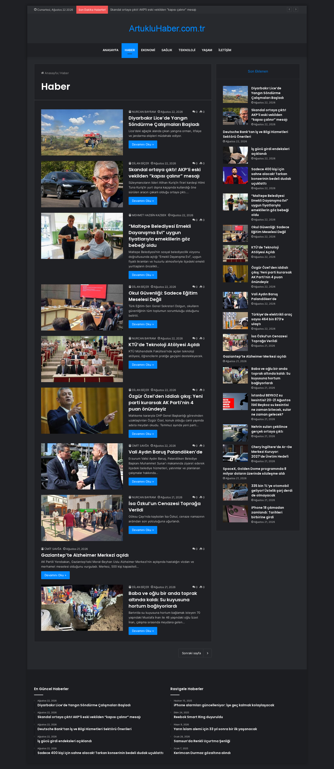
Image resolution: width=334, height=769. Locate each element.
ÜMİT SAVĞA (140, 445)
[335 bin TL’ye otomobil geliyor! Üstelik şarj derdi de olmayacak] (235, 492)
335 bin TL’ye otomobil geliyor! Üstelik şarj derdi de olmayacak (271, 490)
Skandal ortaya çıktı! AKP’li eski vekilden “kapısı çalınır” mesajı (165, 172)
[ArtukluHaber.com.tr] (167, 28)
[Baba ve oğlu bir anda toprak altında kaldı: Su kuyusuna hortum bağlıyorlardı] (82, 608)
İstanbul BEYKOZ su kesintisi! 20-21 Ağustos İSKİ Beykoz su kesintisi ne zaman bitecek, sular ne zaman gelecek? (271, 405)
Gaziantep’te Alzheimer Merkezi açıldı (85, 555)
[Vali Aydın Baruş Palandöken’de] (82, 466)
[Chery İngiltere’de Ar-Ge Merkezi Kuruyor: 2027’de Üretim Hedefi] (235, 453)
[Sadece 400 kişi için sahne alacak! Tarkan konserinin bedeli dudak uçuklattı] (235, 175)
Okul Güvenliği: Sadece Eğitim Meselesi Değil (270, 229)
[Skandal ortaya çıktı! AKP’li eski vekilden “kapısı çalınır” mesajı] (82, 184)
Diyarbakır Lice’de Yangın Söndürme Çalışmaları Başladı (164, 121)
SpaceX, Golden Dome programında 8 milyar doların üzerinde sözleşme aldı (254, 471)
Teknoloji (187, 50)
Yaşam (207, 50)
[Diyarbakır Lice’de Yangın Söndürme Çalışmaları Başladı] (82, 132)
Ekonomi (148, 50)
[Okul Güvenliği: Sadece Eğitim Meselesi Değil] (82, 307)
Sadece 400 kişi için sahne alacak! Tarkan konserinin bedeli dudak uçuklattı (271, 176)
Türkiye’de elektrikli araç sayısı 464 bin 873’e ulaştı (271, 319)
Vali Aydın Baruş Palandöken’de (165, 452)
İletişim (225, 50)
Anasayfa (110, 50)
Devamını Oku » (143, 144)
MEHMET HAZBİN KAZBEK (149, 215)
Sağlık (167, 50)
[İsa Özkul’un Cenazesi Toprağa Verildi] (82, 518)
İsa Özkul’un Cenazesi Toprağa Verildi (269, 338)
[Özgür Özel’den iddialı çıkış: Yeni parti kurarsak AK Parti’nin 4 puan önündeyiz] (82, 411)
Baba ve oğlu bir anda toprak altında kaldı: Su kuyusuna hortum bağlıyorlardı (163, 599)
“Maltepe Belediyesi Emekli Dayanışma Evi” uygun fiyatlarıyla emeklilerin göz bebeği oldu (160, 235)
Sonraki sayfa (191, 653)
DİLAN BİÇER (140, 163)
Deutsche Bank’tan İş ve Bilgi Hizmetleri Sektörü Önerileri (150, 9)
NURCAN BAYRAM (144, 111)
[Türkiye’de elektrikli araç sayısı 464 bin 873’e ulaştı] (235, 320)
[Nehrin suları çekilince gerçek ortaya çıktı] (235, 432)
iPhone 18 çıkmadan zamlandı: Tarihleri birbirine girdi (267, 512)
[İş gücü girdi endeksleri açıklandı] (235, 155)
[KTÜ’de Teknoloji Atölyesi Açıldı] (82, 359)
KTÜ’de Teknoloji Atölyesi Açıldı (164, 344)
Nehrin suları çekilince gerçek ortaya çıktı (269, 429)
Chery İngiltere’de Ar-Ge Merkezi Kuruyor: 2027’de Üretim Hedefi (271, 452)
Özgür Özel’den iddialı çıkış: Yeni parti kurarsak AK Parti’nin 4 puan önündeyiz (166, 402)
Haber (130, 50)
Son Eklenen (258, 71)
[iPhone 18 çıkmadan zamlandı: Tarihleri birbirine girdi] (235, 513)
